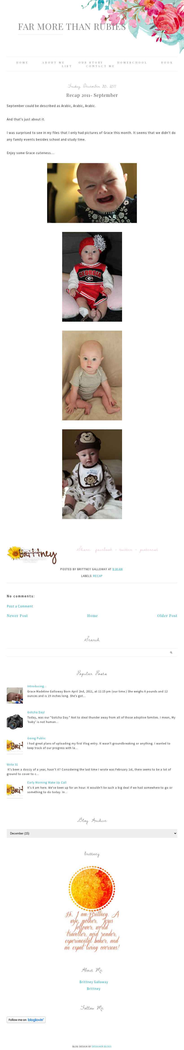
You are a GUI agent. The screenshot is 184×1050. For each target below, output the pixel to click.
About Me (53, 62)
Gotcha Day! (36, 712)
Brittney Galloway (93, 982)
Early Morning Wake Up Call (47, 782)
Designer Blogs (102, 1046)
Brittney (94, 989)
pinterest (149, 549)
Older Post (167, 615)
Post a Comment (20, 606)
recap (98, 576)
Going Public (36, 738)
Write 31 (12, 764)
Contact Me (100, 66)
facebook (104, 549)
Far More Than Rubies (72, 26)
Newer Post (17, 615)
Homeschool (132, 62)
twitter (126, 549)
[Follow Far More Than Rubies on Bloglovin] (26, 1022)
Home (22, 62)
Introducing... (37, 686)
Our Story (91, 62)
